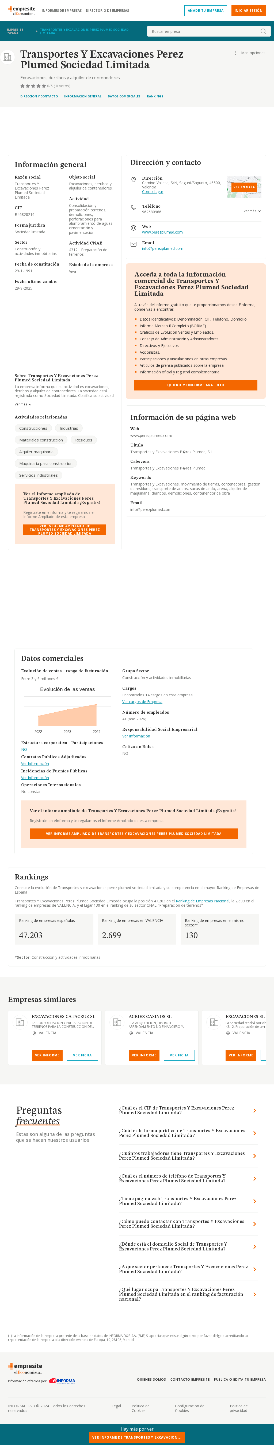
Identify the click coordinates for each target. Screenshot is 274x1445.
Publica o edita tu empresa (240, 1379)
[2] (28, 86)
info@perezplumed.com (162, 248)
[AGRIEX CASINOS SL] (116, 1022)
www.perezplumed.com (162, 232)
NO (24, 749)
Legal (116, 1405)
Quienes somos (151, 1379)
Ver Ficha (82, 1055)
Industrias (69, 428)
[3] (33, 86)
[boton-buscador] (263, 31)
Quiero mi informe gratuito (195, 385)
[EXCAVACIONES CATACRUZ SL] (20, 1022)
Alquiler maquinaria (36, 451)
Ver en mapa (244, 187)
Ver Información (35, 763)
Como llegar (152, 191)
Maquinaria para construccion (46, 463)
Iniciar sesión (249, 10)
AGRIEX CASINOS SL (150, 1017)
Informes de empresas (62, 11)
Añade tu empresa (206, 10)
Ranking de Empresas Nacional (202, 900)
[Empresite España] (24, 10)
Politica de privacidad (239, 1408)
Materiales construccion (41, 440)
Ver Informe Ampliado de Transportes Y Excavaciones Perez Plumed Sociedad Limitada (65, 529)
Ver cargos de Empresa (142, 702)
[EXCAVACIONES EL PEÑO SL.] (213, 1022)
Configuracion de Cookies (189, 1408)
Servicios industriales (38, 475)
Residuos (83, 440)
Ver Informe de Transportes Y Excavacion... (136, 1437)
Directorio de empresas (107, 11)
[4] (39, 86)
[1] (23, 86)
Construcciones (33, 428)
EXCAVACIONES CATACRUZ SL (63, 1017)
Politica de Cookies (141, 1408)
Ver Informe (47, 1055)
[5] (44, 86)
